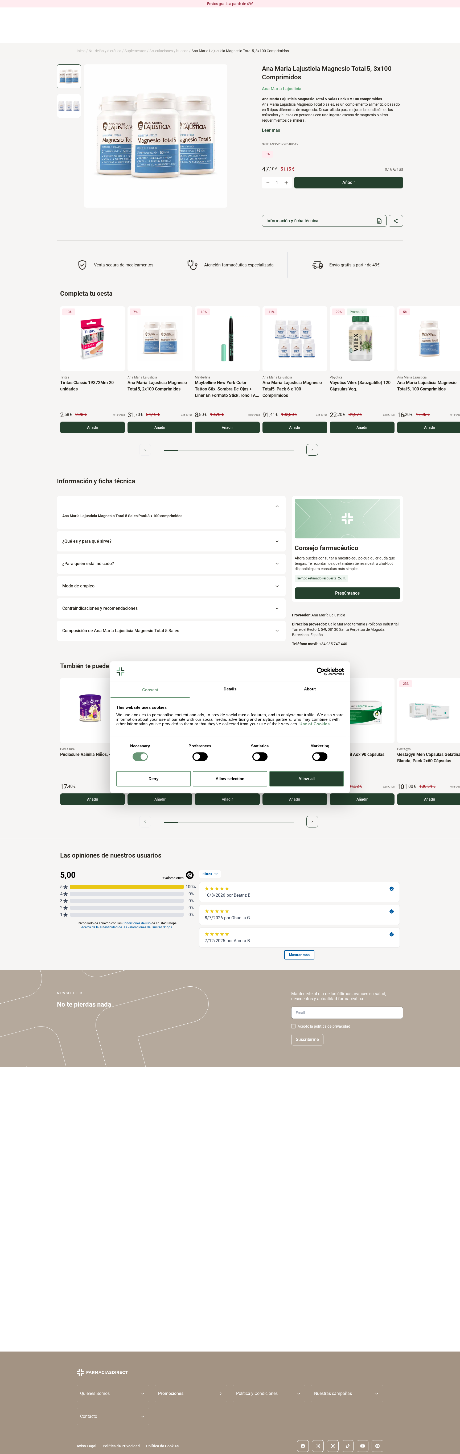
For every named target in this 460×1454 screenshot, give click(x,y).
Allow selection (230, 778)
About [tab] (310, 689)
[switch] (200, 756)
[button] (191, 1393)
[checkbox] (293, 1026)
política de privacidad (332, 1026)
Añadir (92, 427)
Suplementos (135, 51)
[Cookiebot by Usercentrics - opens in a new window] (320, 671)
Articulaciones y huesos (168, 51)
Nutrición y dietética (105, 51)
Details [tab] (230, 689)
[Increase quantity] (286, 182)
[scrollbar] (229, 451)
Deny (153, 778)
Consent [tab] (150, 689)
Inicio (81, 51)
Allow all (306, 778)
